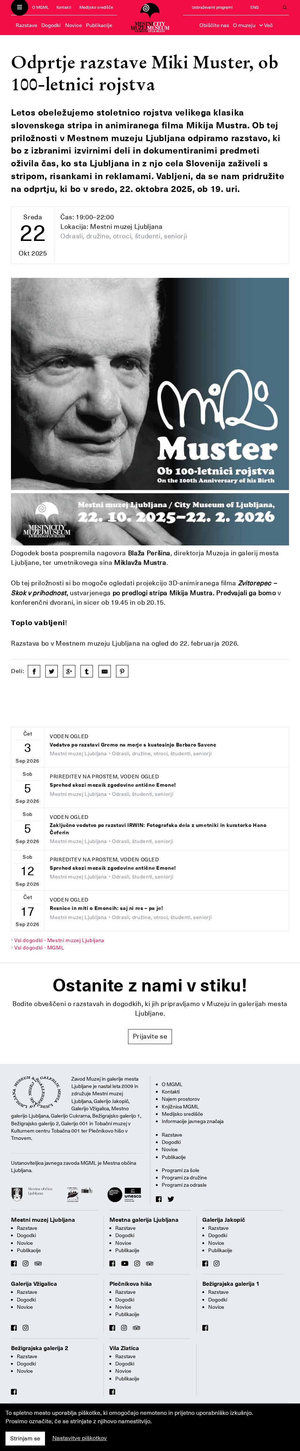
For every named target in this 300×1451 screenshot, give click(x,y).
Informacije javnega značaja (193, 1121)
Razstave (26, 25)
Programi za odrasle (184, 1185)
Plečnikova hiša (130, 1284)
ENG (254, 7)
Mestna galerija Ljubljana (144, 1220)
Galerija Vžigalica (34, 1284)
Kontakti (63, 7)
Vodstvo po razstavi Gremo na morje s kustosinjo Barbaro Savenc (133, 744)
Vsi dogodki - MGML (39, 947)
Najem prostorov (181, 1099)
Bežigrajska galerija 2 (39, 1348)
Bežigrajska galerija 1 (231, 1284)
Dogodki (51, 25)
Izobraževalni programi (212, 7)
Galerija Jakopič (223, 1220)
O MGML (40, 7)
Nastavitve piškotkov (79, 1438)
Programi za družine (184, 1177)
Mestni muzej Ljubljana (43, 1220)
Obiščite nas (214, 25)
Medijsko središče (96, 7)
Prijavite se (150, 1036)
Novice (73, 25)
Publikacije (99, 25)
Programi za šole (180, 1170)
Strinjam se (25, 1438)
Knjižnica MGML (180, 1106)
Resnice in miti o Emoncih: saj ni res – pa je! (106, 908)
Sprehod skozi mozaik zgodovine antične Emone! (113, 785)
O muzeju (244, 25)
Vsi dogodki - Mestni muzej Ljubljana (59, 940)
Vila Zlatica (124, 1348)
